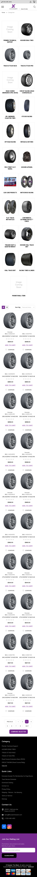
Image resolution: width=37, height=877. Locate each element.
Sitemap (4, 799)
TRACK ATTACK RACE (9, 752)
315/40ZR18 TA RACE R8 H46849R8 (10, 457)
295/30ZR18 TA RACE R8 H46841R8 (10, 537)
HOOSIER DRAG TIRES (9, 749)
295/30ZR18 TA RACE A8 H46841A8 (27, 537)
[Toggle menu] (2, 7)
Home (3, 12)
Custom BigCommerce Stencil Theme (15, 867)
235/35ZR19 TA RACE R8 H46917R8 (27, 337)
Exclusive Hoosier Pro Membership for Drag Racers (17, 776)
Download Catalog (7, 782)
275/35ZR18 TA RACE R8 (10, 577)
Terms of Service (7, 796)
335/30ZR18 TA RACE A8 (27, 416)
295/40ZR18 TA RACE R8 (27, 497)
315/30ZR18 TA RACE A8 (10, 497)
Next (27, 726)
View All (4, 766)
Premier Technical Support (10, 746)
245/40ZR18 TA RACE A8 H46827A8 (27, 658)
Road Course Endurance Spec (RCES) (13, 759)
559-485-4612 (7, 2)
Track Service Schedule (9, 779)
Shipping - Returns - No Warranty (12, 792)
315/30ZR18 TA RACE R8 (27, 456)
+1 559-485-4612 (9, 818)
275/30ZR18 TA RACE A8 (27, 617)
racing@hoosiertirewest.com (13, 815)
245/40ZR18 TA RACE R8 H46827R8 (10, 658)
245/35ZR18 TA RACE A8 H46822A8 (27, 698)
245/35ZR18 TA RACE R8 (10, 697)
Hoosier (9, 332)
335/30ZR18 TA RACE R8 (10, 416)
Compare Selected (18, 732)
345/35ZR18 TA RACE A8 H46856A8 (27, 377)
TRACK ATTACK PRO (8, 756)
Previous (10, 721)
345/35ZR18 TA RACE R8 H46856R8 (10, 377)
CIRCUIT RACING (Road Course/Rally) (13, 762)
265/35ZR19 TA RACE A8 (10, 336)
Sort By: (17, 307)
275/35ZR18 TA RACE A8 (27, 577)
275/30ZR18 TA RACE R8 (10, 617)
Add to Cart (10, 345)
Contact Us (5, 786)
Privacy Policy (6, 789)
